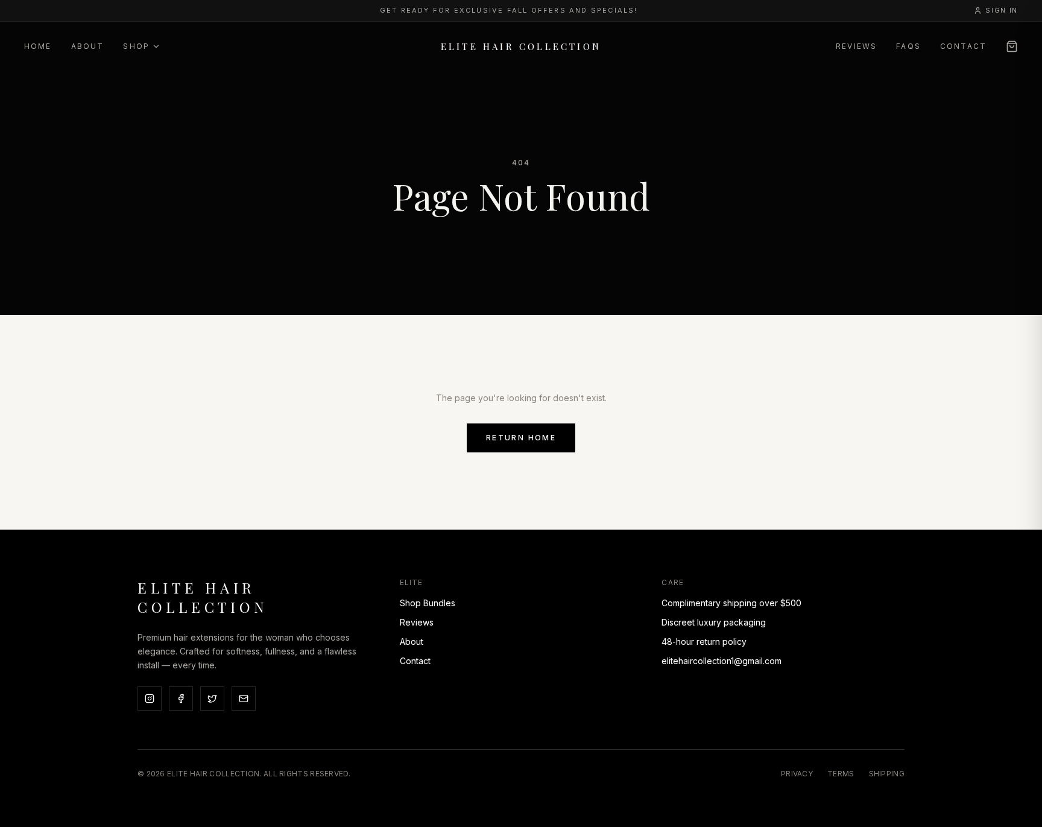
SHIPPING (887, 773)
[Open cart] (1012, 46)
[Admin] (1028, 813)
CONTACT (963, 46)
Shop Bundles (427, 603)
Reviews (417, 622)
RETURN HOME (521, 437)
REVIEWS (856, 46)
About (411, 641)
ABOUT (87, 46)
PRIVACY (797, 773)
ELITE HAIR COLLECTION (521, 46)
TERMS (840, 773)
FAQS (908, 46)
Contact (415, 661)
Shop (136, 46)
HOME (38, 46)
